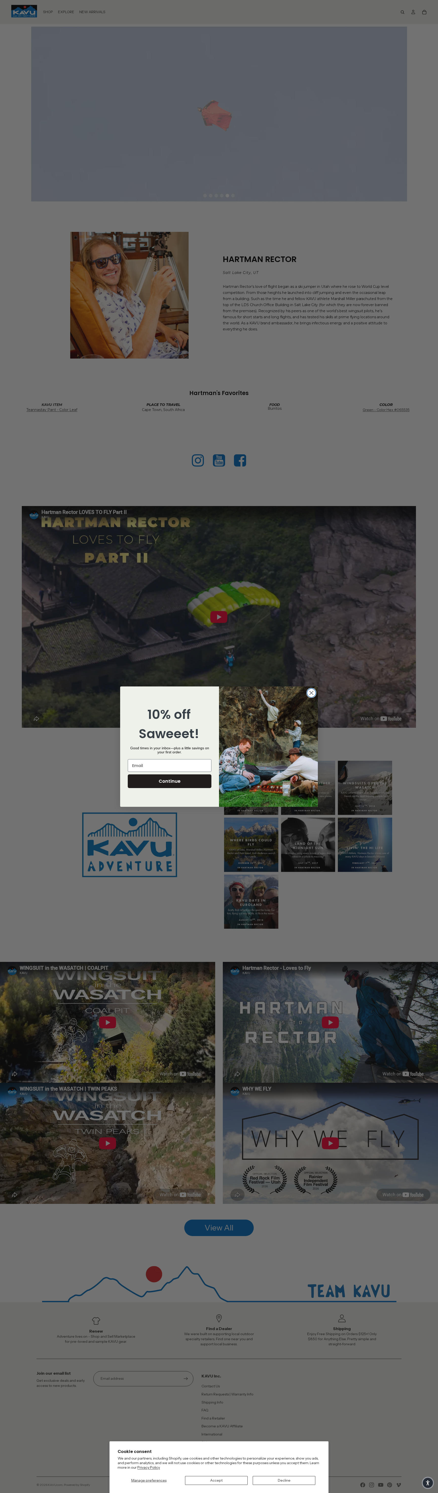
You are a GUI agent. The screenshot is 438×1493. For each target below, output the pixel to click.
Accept (216, 1480)
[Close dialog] (311, 692)
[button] (428, 1483)
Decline (284, 1480)
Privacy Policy (148, 1467)
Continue (169, 781)
